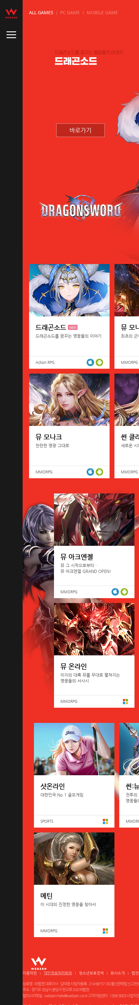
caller (11, 34)
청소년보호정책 (91, 973)
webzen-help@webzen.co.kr (65, 995)
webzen (11, 13)
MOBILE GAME (102, 13)
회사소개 (118, 973)
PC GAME (70, 13)
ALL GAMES (41, 13)
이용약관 (30, 973)
